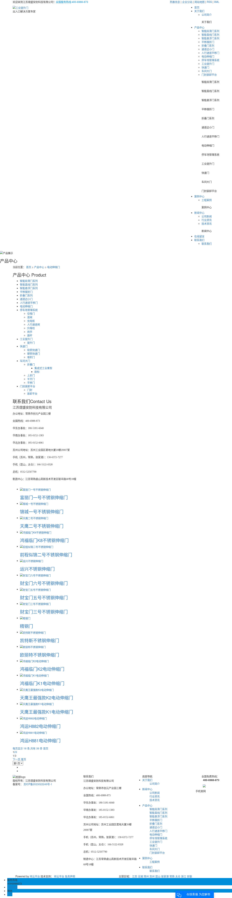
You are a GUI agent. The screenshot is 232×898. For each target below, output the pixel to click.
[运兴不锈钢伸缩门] (31, 560)
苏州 (152, 876)
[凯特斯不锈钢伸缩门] (33, 632)
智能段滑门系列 (210, 31)
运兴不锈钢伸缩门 (37, 568)
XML (216, 2)
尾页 (23, 759)
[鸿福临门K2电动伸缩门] (34, 661)
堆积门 (31, 357)
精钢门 (26, 626)
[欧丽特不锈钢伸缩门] (33, 646)
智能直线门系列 (210, 34)
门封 (29, 390)
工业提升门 (208, 63)
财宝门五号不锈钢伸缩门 (44, 597)
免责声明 (70, 876)
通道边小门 (208, 49)
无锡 (140, 876)
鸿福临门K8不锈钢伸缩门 (44, 540)
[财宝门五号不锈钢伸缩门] (35, 589)
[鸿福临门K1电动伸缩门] (34, 675)
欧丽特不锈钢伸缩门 (39, 654)
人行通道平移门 (210, 53)
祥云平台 (35, 876)
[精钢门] (25, 618)
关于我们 (199, 11)
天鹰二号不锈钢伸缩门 (41, 526)
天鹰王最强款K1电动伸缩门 (46, 711)
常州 (146, 876)
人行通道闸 (33, 324)
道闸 (29, 317)
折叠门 (31, 364)
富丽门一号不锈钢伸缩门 (44, 497)
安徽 (189, 876)
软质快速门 (33, 350)
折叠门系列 (208, 45)
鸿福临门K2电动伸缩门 (42, 669)
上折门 (31, 375)
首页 (196, 7)
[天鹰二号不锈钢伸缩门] (34, 518)
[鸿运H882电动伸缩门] (33, 718)
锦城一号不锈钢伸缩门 (41, 511)
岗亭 (29, 331)
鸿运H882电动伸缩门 (40, 726)
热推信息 (175, 2)
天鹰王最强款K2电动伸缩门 (46, 697)
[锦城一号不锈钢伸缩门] (34, 503)
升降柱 (31, 328)
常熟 (172, 876)
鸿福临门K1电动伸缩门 (42, 683)
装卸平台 (32, 393)
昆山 (157, 876)
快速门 (205, 67)
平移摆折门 (208, 42)
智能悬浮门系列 (210, 38)
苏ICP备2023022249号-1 (38, 784)
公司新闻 (207, 216)
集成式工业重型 (43, 368)
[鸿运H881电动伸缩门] (33, 732)
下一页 (16, 759)
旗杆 (29, 335)
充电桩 (31, 321)
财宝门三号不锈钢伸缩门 (44, 611)
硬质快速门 (33, 353)
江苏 (134, 876)
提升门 (31, 342)
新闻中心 (199, 212)
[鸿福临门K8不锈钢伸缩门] (35, 532)
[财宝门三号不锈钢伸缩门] (35, 603)
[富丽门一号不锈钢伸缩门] (35, 489)
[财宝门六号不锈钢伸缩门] (35, 575)
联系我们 (199, 240)
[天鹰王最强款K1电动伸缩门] (37, 703)
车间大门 (207, 71)
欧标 (37, 371)
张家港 (165, 876)
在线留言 (199, 236)
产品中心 (199, 27)
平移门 (31, 382)
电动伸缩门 (208, 56)
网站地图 (199, 2)
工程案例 (207, 200)
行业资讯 (207, 220)
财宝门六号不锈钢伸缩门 (44, 583)
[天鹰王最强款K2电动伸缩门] (37, 689)
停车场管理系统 (210, 60)
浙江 (183, 876)
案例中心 (199, 196)
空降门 (31, 313)
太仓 (177, 876)
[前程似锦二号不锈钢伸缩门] (36, 546)
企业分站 (187, 2)
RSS (209, 2)
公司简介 (207, 14)
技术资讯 (207, 223)
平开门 (31, 379)
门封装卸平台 (209, 74)
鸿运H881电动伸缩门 (40, 740)
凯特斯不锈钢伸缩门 (39, 640)
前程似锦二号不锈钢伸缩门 (46, 554)
